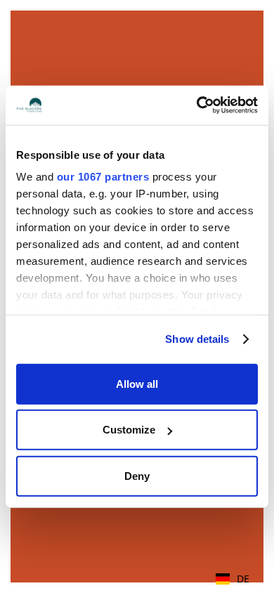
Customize (129, 430)
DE (243, 578)
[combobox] (232, 579)
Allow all (137, 383)
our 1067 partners (103, 177)
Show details (197, 339)
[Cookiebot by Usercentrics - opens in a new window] (197, 105)
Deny (137, 475)
